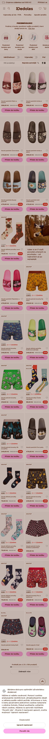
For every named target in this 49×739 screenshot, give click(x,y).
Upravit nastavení (24, 725)
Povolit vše (24, 731)
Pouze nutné (24, 720)
